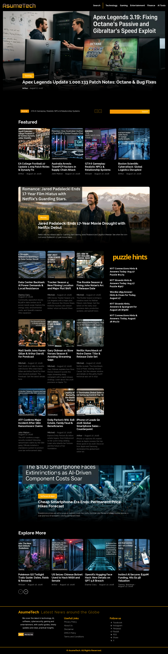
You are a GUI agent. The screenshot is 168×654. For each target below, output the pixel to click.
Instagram (117, 626)
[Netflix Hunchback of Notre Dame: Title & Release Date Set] (90, 333)
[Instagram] (111, 625)
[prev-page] (20, 591)
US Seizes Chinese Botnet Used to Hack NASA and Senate (67, 577)
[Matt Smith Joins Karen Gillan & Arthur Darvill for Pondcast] (32, 333)
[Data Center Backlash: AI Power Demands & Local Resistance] (32, 264)
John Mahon (57, 174)
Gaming (28, 76)
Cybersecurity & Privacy (59, 158)
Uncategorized (124, 158)
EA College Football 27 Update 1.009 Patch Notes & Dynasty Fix (33, 166)
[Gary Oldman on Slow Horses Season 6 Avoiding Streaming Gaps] (61, 333)
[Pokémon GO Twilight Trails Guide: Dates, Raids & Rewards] (34, 555)
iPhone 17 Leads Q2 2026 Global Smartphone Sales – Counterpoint (89, 424)
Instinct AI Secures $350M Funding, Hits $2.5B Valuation (133, 577)
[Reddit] (111, 631)
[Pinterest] (111, 628)
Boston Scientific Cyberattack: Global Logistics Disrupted (57, 111)
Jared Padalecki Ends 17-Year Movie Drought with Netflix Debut (81, 225)
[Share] (111, 637)
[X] (111, 640)
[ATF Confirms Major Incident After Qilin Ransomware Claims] (32, 402)
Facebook (117, 623)
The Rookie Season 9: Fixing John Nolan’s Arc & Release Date (90, 285)
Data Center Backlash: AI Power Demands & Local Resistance (31, 285)
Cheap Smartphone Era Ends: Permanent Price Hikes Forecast (79, 504)
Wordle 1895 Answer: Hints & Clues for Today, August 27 (123, 295)
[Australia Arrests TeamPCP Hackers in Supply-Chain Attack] (67, 144)
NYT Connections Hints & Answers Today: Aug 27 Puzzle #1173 (123, 271)
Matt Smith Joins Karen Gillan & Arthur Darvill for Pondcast (32, 353)
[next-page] (26, 591)
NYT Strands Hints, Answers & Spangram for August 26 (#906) (123, 306)
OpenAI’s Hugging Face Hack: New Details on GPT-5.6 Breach (98, 577)
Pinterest (117, 629)
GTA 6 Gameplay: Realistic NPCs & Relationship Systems (98, 166)
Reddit (116, 632)
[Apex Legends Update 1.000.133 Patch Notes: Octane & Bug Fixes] (84, 51)
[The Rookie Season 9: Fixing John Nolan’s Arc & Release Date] (90, 264)
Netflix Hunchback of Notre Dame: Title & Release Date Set (89, 353)
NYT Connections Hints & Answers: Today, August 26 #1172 (123, 318)
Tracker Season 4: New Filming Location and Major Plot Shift (60, 285)
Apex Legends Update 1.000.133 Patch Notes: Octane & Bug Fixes (89, 82)
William (88, 174)
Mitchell (51, 295)
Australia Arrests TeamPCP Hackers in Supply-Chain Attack (64, 166)
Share (115, 638)
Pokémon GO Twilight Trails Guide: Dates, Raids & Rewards (33, 577)
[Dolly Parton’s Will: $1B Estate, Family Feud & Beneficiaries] (61, 402)
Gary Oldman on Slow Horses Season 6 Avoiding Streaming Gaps (60, 355)
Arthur (25, 88)
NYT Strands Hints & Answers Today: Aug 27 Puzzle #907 (122, 283)
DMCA (21, 634)
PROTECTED (29, 634)
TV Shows (51, 277)
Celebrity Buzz (52, 414)
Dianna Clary (24, 295)
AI (19, 277)
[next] (100, 111)
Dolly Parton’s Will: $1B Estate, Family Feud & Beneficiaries (60, 423)
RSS (115, 635)
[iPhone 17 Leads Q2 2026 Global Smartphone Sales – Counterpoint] (90, 402)
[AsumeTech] (20, 5)
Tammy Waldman (126, 585)
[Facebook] (111, 622)
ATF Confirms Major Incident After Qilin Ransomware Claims (30, 423)
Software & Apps (47, 496)
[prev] (96, 111)
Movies (43, 218)
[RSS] (111, 634)
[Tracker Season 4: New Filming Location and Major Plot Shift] (61, 264)
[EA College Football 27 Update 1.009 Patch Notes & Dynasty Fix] (34, 144)
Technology (81, 414)
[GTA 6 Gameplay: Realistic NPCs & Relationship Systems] (100, 144)
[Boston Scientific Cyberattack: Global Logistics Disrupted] (134, 144)
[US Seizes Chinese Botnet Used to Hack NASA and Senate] (67, 555)
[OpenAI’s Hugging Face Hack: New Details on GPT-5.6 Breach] (100, 555)
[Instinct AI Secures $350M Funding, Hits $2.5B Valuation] (134, 555)
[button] (96, 6)
